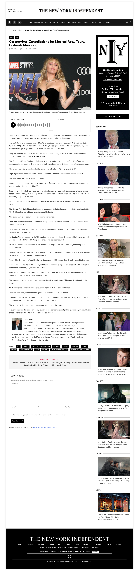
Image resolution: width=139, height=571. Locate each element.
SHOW (80, 22)
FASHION (94, 22)
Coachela (25, 346)
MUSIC (74, 22)
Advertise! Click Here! (112, 80)
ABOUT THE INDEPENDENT (48, 547)
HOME (30, 22)
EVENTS (101, 22)
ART (69, 22)
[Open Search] (130, 22)
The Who (45, 349)
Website (67, 407)
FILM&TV (87, 22)
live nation (56, 346)
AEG (18, 346)
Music (12, 37)
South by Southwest (26, 349)
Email (40, 407)
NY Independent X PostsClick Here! (113, 104)
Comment (14, 383)
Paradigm (84, 346)
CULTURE (55, 22)
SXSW (37, 349)
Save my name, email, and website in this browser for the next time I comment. (40, 415)
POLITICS (48, 22)
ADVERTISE (95, 547)
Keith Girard (14, 49)
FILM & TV (86, 544)
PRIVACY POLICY (73, 547)
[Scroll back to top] (69, 556)
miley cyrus (75, 346)
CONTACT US (62, 547)
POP (17, 37)
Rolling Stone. (39, 156)
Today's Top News (112, 117)
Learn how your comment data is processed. (45, 427)
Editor (117, 76)
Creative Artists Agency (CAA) (41, 346)
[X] (20, 22)
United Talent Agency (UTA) (59, 349)
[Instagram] (14, 22)
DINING (108, 22)
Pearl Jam (13, 349)
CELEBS (63, 22)
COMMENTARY (38, 22)
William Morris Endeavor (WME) (80, 349)
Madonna (65, 346)
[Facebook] (9, 22)
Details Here (95, 551)
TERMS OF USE (85, 547)
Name (13, 407)
